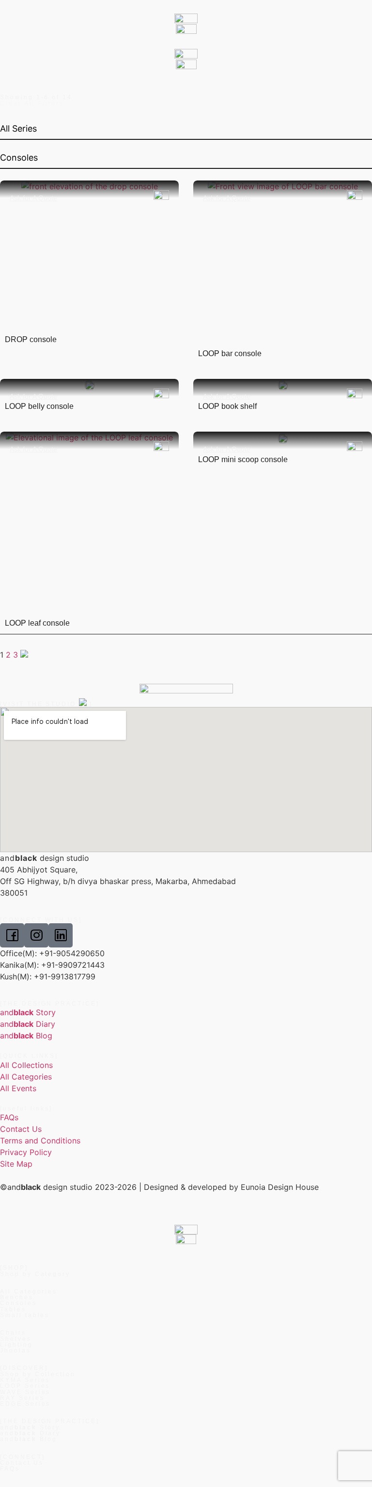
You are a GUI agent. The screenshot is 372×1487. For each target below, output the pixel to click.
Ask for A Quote (33, 198)
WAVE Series (25, 1392)
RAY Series (22, 1398)
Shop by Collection (38, 1374)
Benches (16, 1297)
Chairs (13, 1332)
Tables (13, 1309)
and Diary (30, 1433)
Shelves (15, 1339)
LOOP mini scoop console (243, 459)
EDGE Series (25, 1403)
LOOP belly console (39, 406)
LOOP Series (25, 1385)
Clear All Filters (32, 103)
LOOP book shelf (227, 406)
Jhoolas (15, 1350)
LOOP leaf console (37, 623)
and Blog (28, 1439)
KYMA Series (25, 1380)
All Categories (28, 1291)
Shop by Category (35, 1274)
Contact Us (22, 1462)
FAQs (10, 1468)
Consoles (18, 1303)
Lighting (16, 1344)
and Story (30, 1427)
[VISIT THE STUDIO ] (46, 704)
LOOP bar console (230, 353)
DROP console (31, 339)
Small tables (24, 1315)
